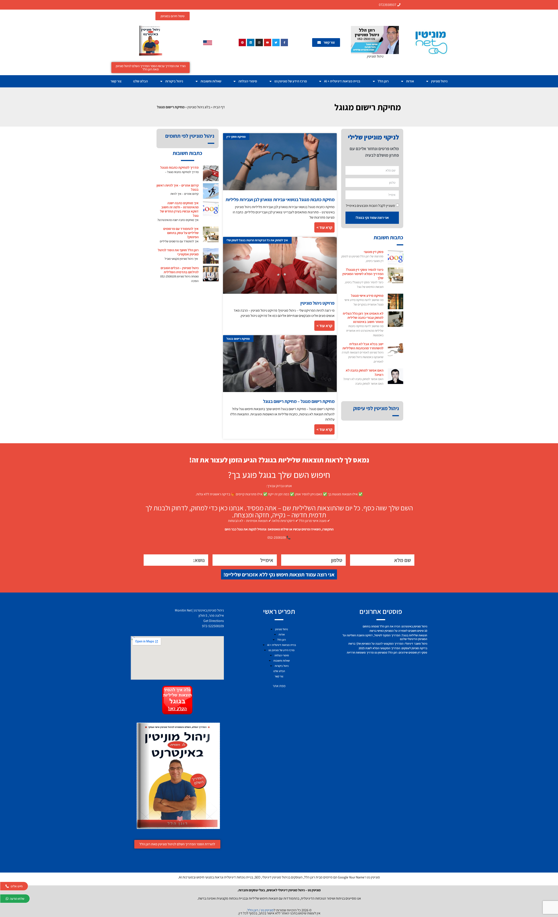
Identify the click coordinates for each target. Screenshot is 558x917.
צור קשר (116, 81)
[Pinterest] (242, 42)
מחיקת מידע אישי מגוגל (367, 295)
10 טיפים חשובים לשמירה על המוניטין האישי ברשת (398, 631)
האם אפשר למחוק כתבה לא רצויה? (364, 372)
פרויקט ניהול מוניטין (317, 303)
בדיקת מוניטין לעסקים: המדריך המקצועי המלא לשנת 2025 (393, 648)
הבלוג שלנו (140, 81)
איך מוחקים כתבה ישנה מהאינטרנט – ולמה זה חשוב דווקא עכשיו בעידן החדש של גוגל (179, 209)
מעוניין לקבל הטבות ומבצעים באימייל (370, 205)
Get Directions (213, 620)
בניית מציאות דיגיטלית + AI (342, 81)
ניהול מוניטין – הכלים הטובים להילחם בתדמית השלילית (180, 270)
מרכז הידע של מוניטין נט (290, 81)
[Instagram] (259, 42)
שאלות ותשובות (211, 81)
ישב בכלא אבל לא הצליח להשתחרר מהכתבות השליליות (362, 346)
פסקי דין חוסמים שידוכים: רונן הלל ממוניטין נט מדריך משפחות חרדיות (387, 652)
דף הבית (219, 107)
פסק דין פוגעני (373, 252)
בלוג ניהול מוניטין (198, 107)
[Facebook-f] (284, 42)
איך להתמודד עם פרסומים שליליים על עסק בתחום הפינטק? (181, 232)
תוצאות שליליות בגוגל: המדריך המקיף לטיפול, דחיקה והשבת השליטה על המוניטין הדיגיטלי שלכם (385, 637)
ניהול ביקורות (174, 81)
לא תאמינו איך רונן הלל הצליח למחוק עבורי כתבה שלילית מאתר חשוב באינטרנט (363, 317)
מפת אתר (279, 686)
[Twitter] (276, 42)
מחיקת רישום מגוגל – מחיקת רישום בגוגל (299, 401)
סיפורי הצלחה (247, 81)
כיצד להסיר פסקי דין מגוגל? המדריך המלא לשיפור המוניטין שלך (362, 273)
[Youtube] (267, 42)
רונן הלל (383, 81)
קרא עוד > (324, 227)
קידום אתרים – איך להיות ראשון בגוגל (178, 187)
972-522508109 (213, 626)
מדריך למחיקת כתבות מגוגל (179, 167)
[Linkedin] (250, 42)
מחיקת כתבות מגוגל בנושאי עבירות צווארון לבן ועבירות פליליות (280, 199)
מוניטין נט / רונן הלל (260, 910)
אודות (410, 81)
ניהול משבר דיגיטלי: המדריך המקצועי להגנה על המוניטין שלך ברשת (387, 643)
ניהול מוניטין (439, 81)
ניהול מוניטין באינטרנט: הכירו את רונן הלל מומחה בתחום (395, 626)
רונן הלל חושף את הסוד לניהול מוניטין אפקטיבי (178, 252)
